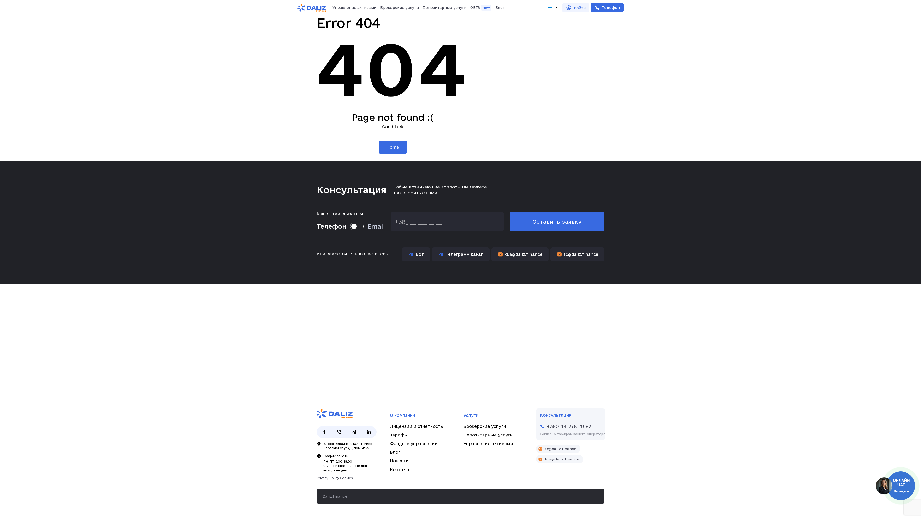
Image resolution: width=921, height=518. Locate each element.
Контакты (401, 469)
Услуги (470, 415)
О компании (402, 415)
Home (392, 147)
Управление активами (354, 8)
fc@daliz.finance (580, 254)
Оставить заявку (557, 221)
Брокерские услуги (399, 8)
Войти (580, 8)
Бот (420, 254)
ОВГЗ (475, 8)
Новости (399, 461)
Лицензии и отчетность (416, 426)
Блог (500, 8)
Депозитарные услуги (444, 8)
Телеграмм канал (465, 254)
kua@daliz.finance (523, 254)
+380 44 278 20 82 (607, 7)
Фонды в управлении (414, 443)
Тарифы (399, 435)
